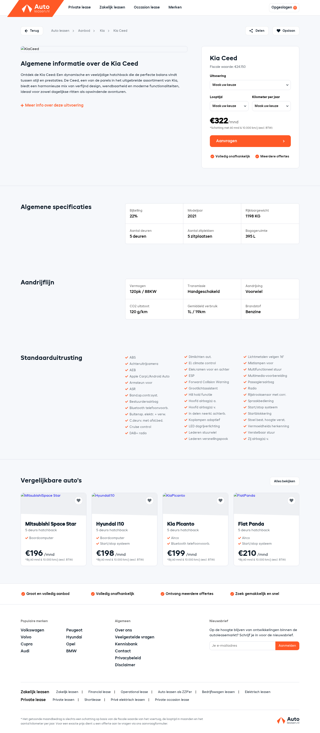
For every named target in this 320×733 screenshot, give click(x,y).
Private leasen (63, 699)
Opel (70, 644)
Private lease (79, 7)
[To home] (35, 8)
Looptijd (216, 97)
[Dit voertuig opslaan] (78, 500)
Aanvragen (226, 141)
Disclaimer (125, 665)
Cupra (26, 644)
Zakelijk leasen (112, 7)
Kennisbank (126, 644)
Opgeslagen (281, 7)
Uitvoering (218, 76)
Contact (123, 651)
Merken (175, 7)
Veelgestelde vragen (134, 637)
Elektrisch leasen (258, 692)
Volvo (26, 637)
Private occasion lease (172, 699)
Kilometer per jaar (266, 97)
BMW (71, 651)
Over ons (123, 630)
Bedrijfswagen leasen (218, 692)
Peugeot (74, 630)
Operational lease (134, 692)
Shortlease (92, 699)
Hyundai (74, 637)
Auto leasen (60, 30)
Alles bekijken (284, 481)
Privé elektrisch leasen (128, 699)
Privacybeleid (128, 658)
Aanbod (84, 30)
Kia (102, 30)
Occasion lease (147, 7)
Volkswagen (32, 630)
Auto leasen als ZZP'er (175, 692)
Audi (25, 651)
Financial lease (99, 692)
